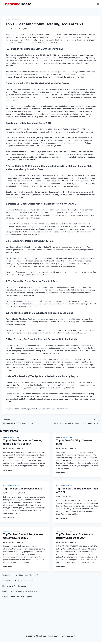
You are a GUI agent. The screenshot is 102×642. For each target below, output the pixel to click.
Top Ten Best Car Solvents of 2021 (23, 488)
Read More (8, 470)
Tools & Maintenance (13, 20)
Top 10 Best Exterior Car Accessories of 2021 (20, 421)
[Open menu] (98, 3)
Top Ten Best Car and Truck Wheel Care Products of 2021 (76, 421)
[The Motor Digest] (17, 4)
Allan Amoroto (12, 29)
